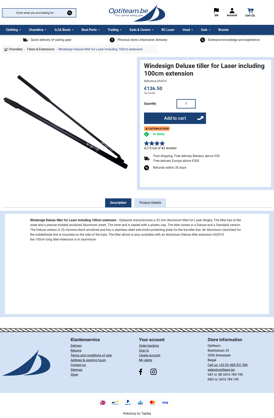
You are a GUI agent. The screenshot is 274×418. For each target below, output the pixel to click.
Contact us (78, 365)
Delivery (76, 346)
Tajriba (146, 413)
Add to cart (175, 118)
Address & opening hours (88, 360)
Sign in (144, 350)
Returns (76, 350)
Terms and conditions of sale (91, 355)
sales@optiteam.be (221, 370)
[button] (250, 13)
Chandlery (16, 49)
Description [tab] (118, 203)
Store (74, 374)
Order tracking (149, 346)
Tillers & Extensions (40, 49)
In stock (158, 134)
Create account (149, 355)
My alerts (145, 360)
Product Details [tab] (150, 203)
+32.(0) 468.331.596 (233, 365)
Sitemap (76, 370)
